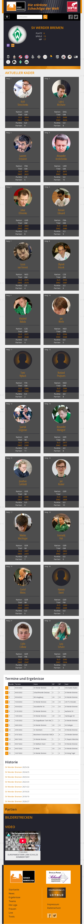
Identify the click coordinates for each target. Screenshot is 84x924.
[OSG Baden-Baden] (45, 56)
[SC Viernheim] (51, 56)
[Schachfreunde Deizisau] (57, 56)
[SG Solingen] (70, 56)
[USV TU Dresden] (27, 61)
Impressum (53, 904)
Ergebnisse (14, 897)
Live (11, 912)
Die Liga (13, 904)
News (11, 893)
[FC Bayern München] (27, 56)
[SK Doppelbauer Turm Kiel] (76, 56)
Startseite (14, 889)
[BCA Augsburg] (14, 56)
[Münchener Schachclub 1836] (39, 56)
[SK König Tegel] (8, 61)
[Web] (12, 45)
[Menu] (7, 17)
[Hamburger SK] (33, 56)
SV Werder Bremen (13, 767)
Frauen (12, 908)
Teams (12, 901)
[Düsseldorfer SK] (20, 56)
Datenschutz (54, 907)
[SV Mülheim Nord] (14, 61)
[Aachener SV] (8, 56)
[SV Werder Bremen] (20, 61)
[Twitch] (8, 45)
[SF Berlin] (63, 56)
